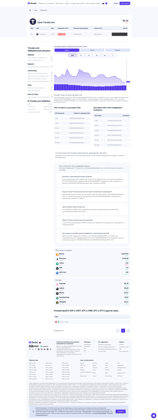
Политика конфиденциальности (106, 347)
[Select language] (103, 3)
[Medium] (36, 349)
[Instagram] (47, 349)
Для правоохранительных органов (107, 349)
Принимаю (121, 411)
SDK (85, 350)
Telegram (121, 344)
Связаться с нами (123, 347)
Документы (50, 3)
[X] (33, 349)
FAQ (120, 349)
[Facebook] (41, 349)
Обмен (67, 3)
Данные (117, 50)
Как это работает (123, 351)
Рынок (92, 50)
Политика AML (102, 351)
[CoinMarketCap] (50, 349)
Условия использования (104, 344)
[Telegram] (30, 349)
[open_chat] (153, 415)
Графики (67, 50)
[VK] (39, 349)
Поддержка (42, 3)
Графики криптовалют (78, 3)
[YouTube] (44, 349)
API (85, 348)
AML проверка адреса (93, 3)
